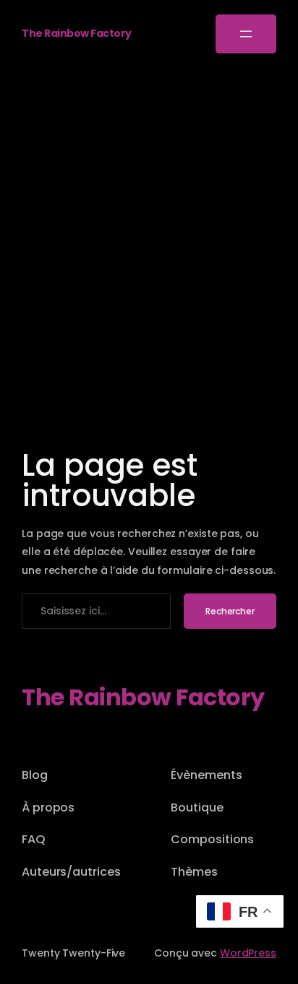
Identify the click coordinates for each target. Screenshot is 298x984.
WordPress (248, 953)
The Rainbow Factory (77, 33)
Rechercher (230, 611)
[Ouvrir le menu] (246, 33)
